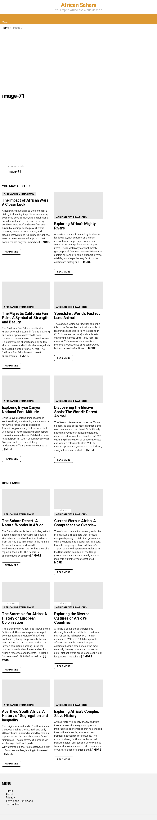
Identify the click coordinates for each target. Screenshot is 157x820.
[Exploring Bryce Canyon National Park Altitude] (26, 389)
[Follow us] (144, 19)
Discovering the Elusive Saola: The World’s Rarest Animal (75, 411)
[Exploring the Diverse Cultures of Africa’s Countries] (78, 596)
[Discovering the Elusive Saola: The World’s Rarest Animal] (78, 389)
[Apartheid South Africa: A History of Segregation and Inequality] (26, 693)
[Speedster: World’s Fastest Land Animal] (78, 295)
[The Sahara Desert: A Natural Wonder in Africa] (26, 502)
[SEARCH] (152, 19)
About (9, 794)
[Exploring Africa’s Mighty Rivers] (78, 205)
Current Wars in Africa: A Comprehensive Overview (75, 523)
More (46, 241)
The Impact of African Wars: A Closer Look (25, 202)
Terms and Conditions (19, 801)
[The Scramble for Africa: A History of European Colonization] (26, 596)
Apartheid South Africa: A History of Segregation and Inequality (25, 715)
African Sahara (78, 5)
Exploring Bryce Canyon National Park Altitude (21, 409)
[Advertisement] (78, 58)
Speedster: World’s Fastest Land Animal (77, 315)
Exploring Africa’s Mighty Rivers (75, 225)
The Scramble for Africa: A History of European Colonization (24, 618)
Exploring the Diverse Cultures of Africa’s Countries (71, 618)
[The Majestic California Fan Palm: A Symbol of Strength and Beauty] (26, 295)
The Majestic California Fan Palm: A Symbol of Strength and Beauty (25, 317)
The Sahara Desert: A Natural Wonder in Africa (22, 523)
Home (9, 790)
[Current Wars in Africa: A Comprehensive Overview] (78, 502)
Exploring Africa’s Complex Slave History (76, 713)
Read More (11, 251)
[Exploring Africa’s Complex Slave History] (78, 693)
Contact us (13, 804)
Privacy (10, 797)
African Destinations (19, 193)
